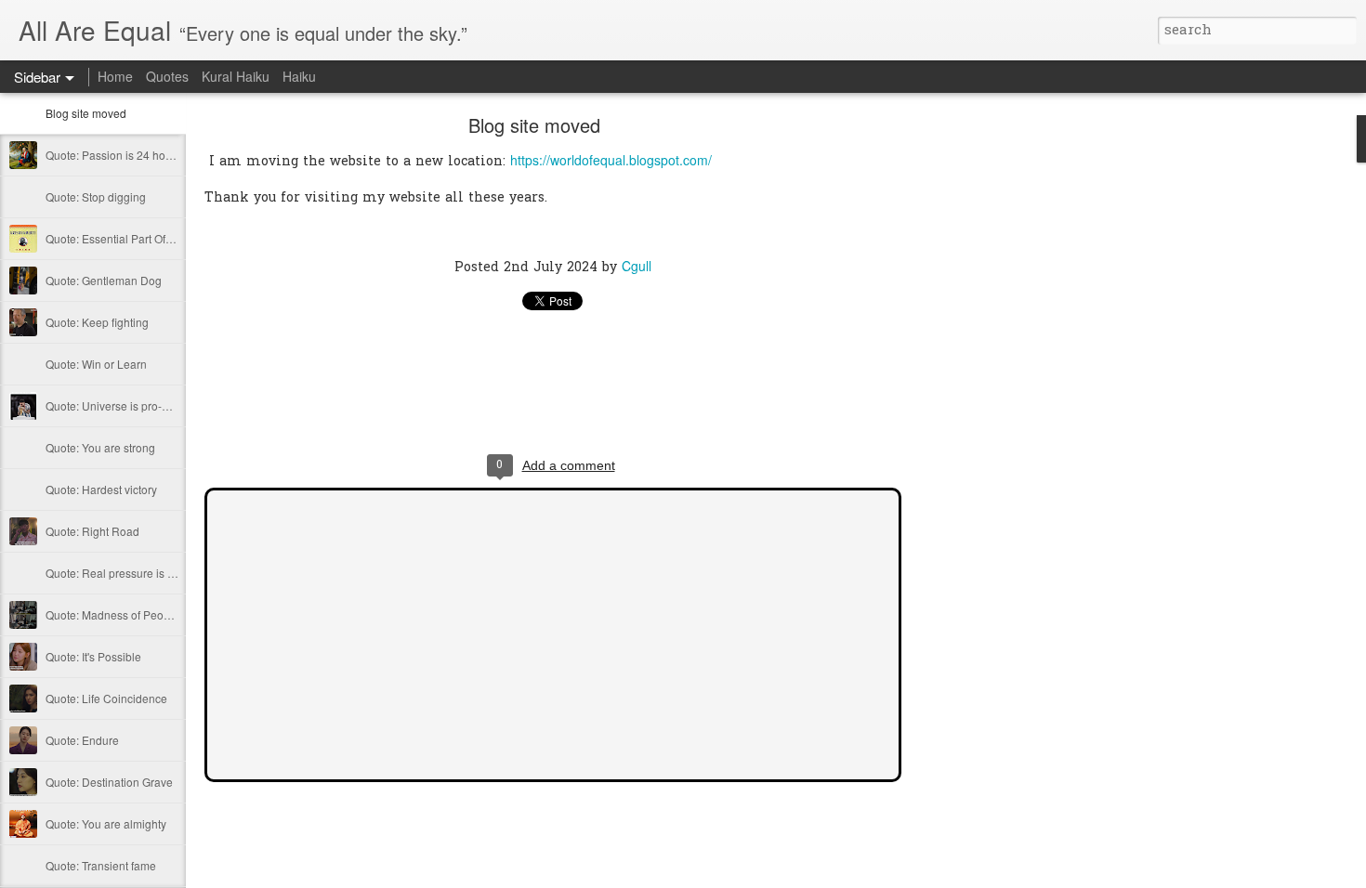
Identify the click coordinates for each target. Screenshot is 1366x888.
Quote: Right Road (92, 531)
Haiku (299, 76)
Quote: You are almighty (106, 823)
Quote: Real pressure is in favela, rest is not (155, 573)
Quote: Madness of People (112, 614)
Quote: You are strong (100, 447)
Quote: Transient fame (101, 865)
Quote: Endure (82, 740)
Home (115, 76)
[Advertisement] (1004, 413)
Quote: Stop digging (96, 196)
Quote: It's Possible (93, 656)
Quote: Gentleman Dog (104, 280)
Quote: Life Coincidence (106, 698)
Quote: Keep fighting (97, 322)
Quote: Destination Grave (109, 782)
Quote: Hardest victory (101, 489)
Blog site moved (86, 113)
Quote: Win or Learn (96, 364)
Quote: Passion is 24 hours (113, 155)
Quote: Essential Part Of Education (132, 238)
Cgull (636, 265)
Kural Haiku (235, 76)
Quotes (167, 76)
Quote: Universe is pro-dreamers (128, 405)
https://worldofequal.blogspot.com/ (611, 159)
